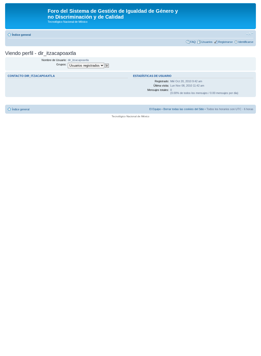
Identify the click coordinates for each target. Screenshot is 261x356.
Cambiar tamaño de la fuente (249, 33)
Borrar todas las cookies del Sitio (183, 109)
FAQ (193, 41)
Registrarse (225, 41)
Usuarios (207, 41)
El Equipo (155, 109)
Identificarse (245, 41)
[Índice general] (27, 12)
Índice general (21, 34)
